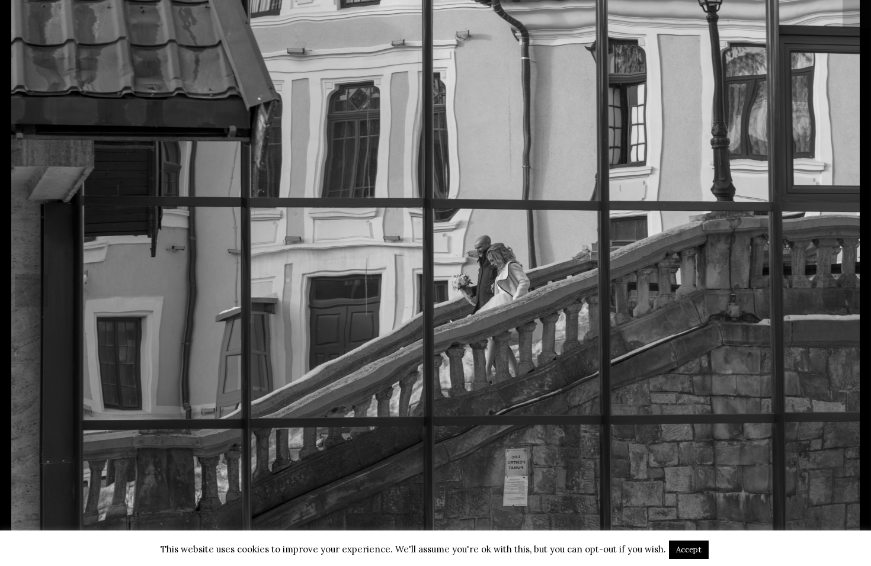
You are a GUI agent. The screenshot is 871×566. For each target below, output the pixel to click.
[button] (31, 290)
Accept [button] (689, 550)
